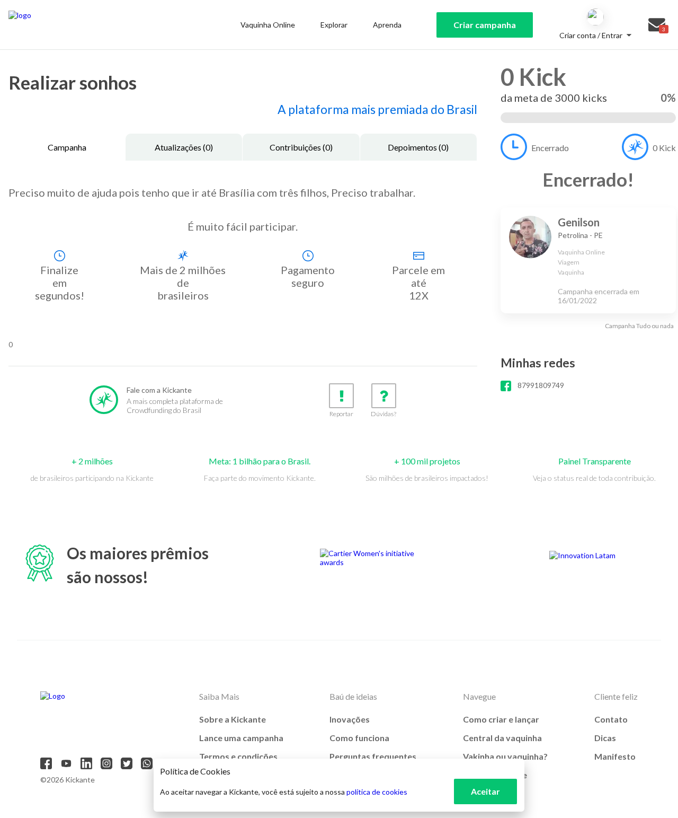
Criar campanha (484, 25)
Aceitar (485, 791)
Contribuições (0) (301, 147)
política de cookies (376, 791)
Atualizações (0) (184, 147)
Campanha (67, 147)
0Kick (664, 148)
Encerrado (550, 148)
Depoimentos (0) (418, 147)
